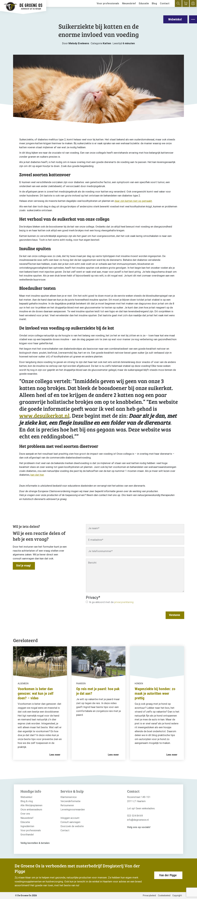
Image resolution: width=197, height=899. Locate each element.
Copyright (177, 895)
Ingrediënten (27, 826)
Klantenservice (68, 797)
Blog (154, 3)
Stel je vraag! (23, 565)
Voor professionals (108, 3)
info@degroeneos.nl (138, 819)
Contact (164, 3)
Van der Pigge (168, 875)
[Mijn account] (193, 3)
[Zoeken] (178, 3)
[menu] (193, 19)
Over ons (25, 813)
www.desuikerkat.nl (44, 415)
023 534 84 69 (135, 815)
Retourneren (67, 805)
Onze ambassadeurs (31, 809)
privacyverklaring (124, 602)
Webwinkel (175, 19)
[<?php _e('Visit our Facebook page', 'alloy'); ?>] (133, 832)
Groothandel (27, 834)
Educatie (144, 3)
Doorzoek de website (72, 826)
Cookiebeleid (164, 895)
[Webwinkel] (185, 3)
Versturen (174, 615)
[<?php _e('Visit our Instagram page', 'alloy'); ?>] (128, 832)
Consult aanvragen (70, 822)
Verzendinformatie (70, 801)
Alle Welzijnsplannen (31, 805)
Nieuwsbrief (129, 3)
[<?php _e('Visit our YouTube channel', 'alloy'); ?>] (138, 832)
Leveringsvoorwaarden (72, 809)
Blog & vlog (26, 801)
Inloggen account (69, 818)
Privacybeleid (149, 895)
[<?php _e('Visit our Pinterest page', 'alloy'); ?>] (143, 832)
